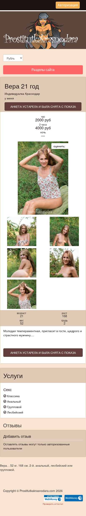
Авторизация (67, 5)
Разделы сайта (42, 70)
